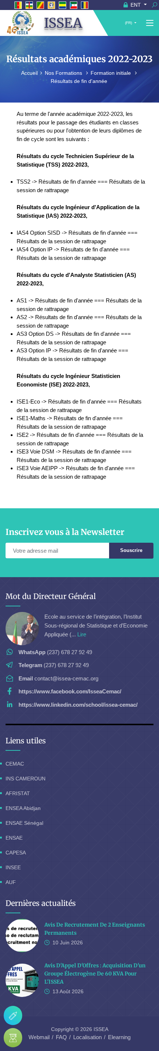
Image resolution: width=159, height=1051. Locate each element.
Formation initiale (111, 73)
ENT (135, 5)
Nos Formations (64, 73)
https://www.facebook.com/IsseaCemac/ (69, 691)
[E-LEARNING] (13, 1037)
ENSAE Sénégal (24, 823)
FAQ (61, 1037)
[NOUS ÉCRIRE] (13, 1015)
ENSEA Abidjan (23, 808)
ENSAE (14, 838)
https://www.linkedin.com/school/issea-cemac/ (78, 705)
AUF (11, 882)
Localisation (87, 1037)
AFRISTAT (18, 793)
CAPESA (16, 853)
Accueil (29, 73)
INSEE (13, 867)
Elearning (119, 1037)
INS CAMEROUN (25, 778)
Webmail (39, 1037)
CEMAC (15, 764)
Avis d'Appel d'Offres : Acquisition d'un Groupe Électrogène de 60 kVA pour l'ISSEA (95, 973)
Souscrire (131, 550)
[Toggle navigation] (149, 23)
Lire (81, 634)
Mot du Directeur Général (51, 596)
